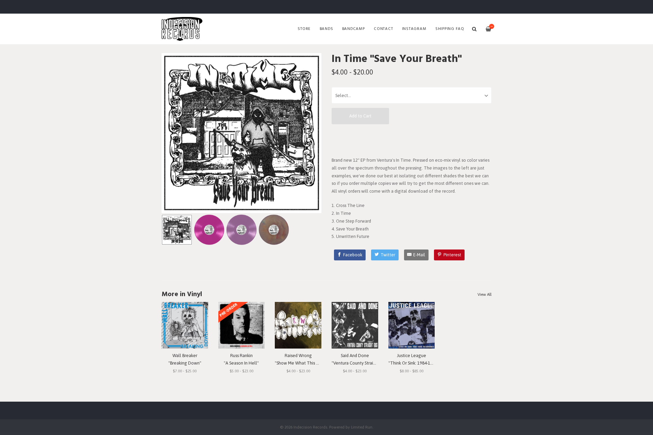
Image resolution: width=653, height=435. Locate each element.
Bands (326, 29)
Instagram (414, 29)
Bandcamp (353, 29)
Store (304, 29)
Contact (383, 29)
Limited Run (361, 427)
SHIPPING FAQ (449, 29)
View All (484, 294)
